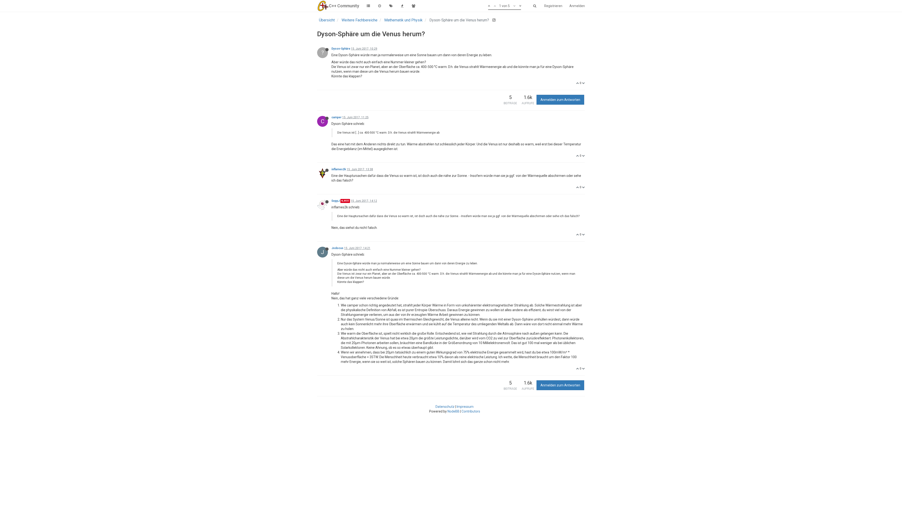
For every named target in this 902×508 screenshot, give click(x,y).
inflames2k (338, 169)
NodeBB (453, 411)
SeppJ (335, 200)
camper (336, 117)
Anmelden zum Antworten (560, 100)
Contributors (471, 411)
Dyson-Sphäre (340, 48)
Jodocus (337, 248)
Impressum (465, 407)
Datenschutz (445, 407)
